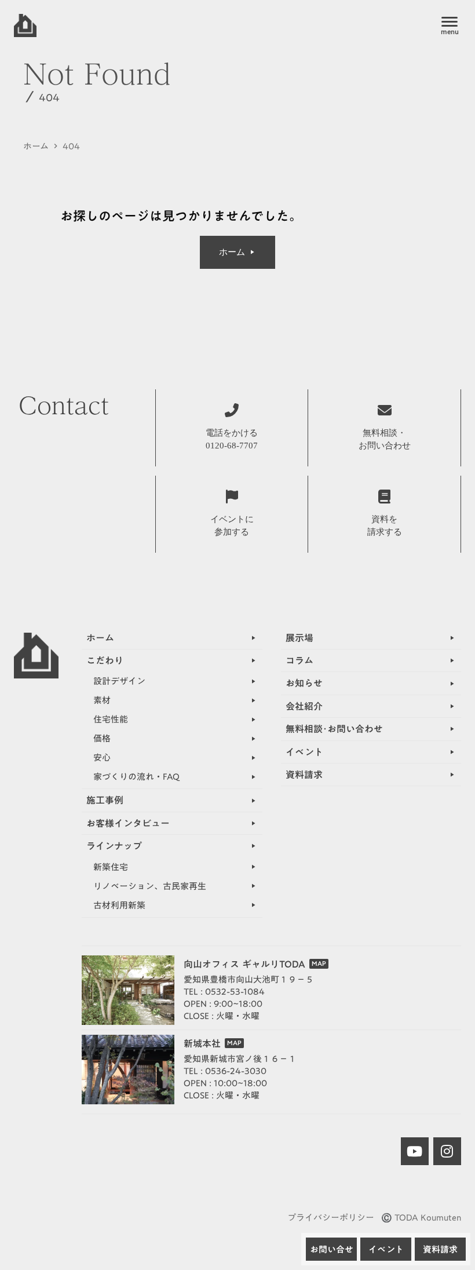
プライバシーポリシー (330, 1217)
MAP (319, 964)
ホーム (36, 146)
